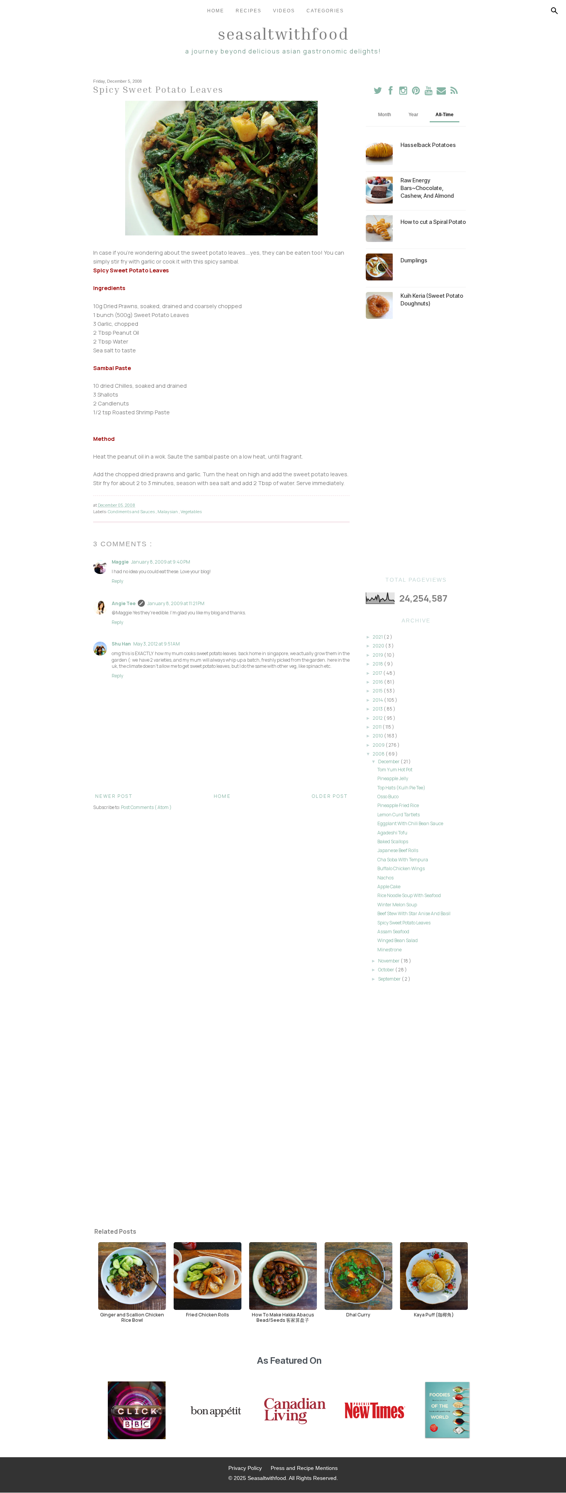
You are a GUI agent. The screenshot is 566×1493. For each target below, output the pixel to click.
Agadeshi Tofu (392, 832)
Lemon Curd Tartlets (398, 814)
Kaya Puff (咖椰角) (434, 1314)
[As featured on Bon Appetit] (215, 1411)
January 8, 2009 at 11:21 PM (175, 603)
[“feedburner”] (454, 92)
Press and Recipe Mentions (304, 1468)
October (386, 969)
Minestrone (389, 949)
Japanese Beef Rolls (397, 850)
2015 (378, 690)
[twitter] (378, 92)
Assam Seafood (393, 931)
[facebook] (391, 92)
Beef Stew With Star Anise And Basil (413, 913)
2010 (378, 735)
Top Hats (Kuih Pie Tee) (401, 787)
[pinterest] (416, 92)
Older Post (330, 796)
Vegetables (191, 511)
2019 (378, 655)
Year (413, 114)
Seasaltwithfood (283, 33)
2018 (378, 664)
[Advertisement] (416, 447)
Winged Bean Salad (397, 940)
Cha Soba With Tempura (402, 859)
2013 (378, 709)
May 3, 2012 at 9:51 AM (156, 644)
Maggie (120, 562)
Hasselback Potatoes (428, 145)
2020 (379, 645)
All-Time (444, 114)
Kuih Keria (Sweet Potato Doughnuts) (431, 299)
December (389, 761)
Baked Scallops (392, 841)
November (389, 961)
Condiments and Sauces (132, 511)
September (390, 979)
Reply (117, 581)
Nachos (385, 877)
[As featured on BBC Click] (137, 1411)
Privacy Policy (245, 1468)
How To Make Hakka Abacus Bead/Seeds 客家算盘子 (283, 1317)
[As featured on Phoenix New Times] (375, 1411)
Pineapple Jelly (392, 778)
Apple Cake (388, 886)
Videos (284, 10)
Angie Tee (124, 603)
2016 (378, 682)
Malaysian (168, 511)
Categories (325, 10)
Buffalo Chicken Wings (401, 868)
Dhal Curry (358, 1314)
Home (215, 10)
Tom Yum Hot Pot (394, 769)
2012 (378, 718)
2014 (378, 700)
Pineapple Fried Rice (398, 805)
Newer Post (113, 796)
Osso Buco (388, 796)
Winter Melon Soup (397, 904)
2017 (378, 673)
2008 (379, 754)
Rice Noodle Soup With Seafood (409, 895)
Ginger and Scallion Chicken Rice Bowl (132, 1317)
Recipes (248, 10)
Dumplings (413, 260)
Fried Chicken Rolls (207, 1314)
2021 (378, 637)
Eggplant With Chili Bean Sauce (410, 823)
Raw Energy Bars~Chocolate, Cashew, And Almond (427, 188)
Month (384, 114)
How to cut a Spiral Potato (433, 222)
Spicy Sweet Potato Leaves (403, 922)
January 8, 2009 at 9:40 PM (160, 562)
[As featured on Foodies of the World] (447, 1411)
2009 (379, 745)
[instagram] (403, 92)
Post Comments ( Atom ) (146, 807)
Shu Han (121, 644)
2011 (377, 727)
